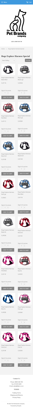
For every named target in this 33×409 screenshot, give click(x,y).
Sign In (3, 90)
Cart (30, 2)
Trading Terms (16, 393)
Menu (5, 2)
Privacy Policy (16, 397)
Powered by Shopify (16, 405)
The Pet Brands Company (17, 403)
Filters (28, 60)
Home (3, 48)
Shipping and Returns (16, 395)
